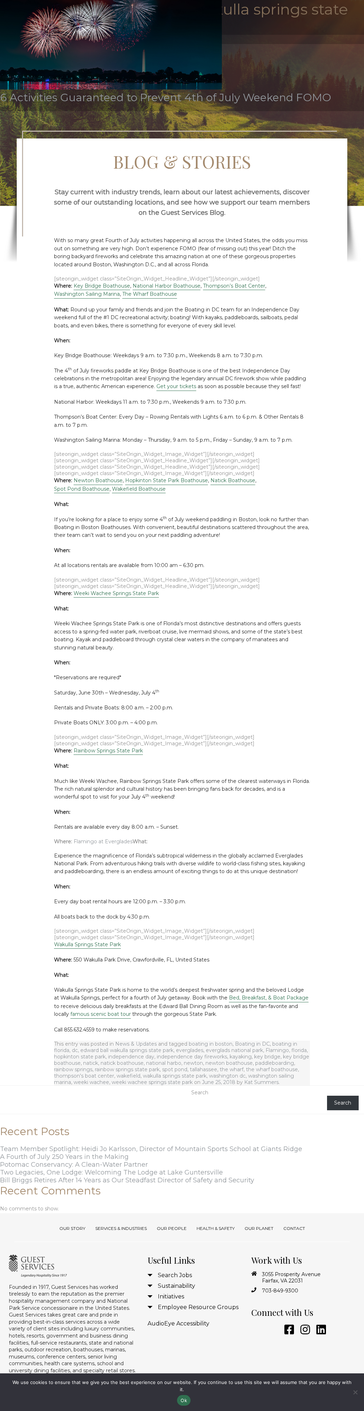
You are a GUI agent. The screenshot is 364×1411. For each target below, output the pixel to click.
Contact (294, 1228)
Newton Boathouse (98, 480)
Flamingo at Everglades (103, 841)
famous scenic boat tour (100, 1014)
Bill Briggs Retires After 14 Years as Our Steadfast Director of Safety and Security (127, 1180)
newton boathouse (229, 1063)
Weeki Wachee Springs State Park (116, 593)
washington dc (227, 1076)
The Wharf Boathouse (149, 294)
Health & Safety (216, 1228)
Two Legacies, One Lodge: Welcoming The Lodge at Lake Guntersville (111, 1172)
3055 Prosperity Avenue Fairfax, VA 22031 (291, 1277)
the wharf (231, 1069)
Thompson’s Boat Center (234, 286)
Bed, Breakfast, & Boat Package (269, 998)
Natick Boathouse (232, 480)
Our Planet (259, 1228)
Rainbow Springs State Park (108, 750)
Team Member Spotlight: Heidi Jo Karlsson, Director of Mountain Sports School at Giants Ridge (151, 1149)
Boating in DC (252, 1044)
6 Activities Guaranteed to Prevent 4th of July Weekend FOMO (165, 97)
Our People (172, 1228)
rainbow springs (73, 1069)
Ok (184, 1400)
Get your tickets (176, 386)
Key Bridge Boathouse (102, 286)
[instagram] (303, 1330)
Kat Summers (261, 1082)
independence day (131, 1056)
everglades (189, 1050)
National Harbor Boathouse (166, 286)
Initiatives (171, 1296)
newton (193, 1063)
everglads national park (234, 1050)
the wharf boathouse (272, 1069)
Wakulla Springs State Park (87, 944)
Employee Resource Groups (198, 1307)
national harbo (163, 1063)
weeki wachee (91, 1082)
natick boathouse (122, 1063)
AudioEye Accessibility (178, 1323)
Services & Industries (121, 1228)
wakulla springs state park (175, 1076)
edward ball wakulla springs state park (126, 1050)
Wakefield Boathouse (139, 489)
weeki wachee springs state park (152, 1082)
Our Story (72, 1228)
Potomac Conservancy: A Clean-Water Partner (74, 1164)
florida (299, 1050)
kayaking (241, 1056)
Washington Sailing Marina (87, 294)
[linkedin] (319, 1330)
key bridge (267, 1056)
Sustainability (176, 1285)
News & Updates (136, 1044)
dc (75, 1050)
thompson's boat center (84, 1076)
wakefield (128, 1076)
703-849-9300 (280, 1290)
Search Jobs (175, 1275)
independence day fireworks (192, 1056)
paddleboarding (274, 1063)
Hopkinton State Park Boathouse (166, 480)
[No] (355, 1392)
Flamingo (277, 1050)
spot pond (174, 1069)
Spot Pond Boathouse (81, 489)
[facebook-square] (287, 1330)
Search (199, 1092)
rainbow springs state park (127, 1069)
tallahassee (203, 1069)
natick (90, 1063)
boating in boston (210, 1044)
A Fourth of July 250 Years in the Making (64, 1157)
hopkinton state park (80, 1056)
